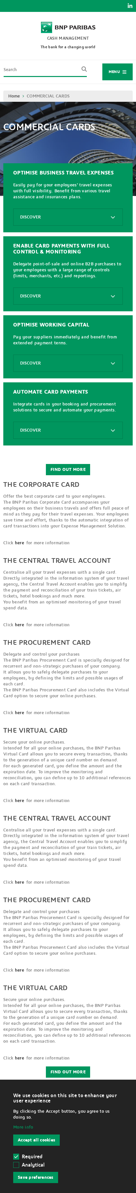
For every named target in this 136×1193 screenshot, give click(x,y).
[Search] (82, 71)
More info (23, 1127)
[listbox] (68, 217)
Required (32, 1156)
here (19, 543)
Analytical (33, 1165)
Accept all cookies (36, 1140)
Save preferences (35, 1177)
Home (14, 96)
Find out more (68, 469)
